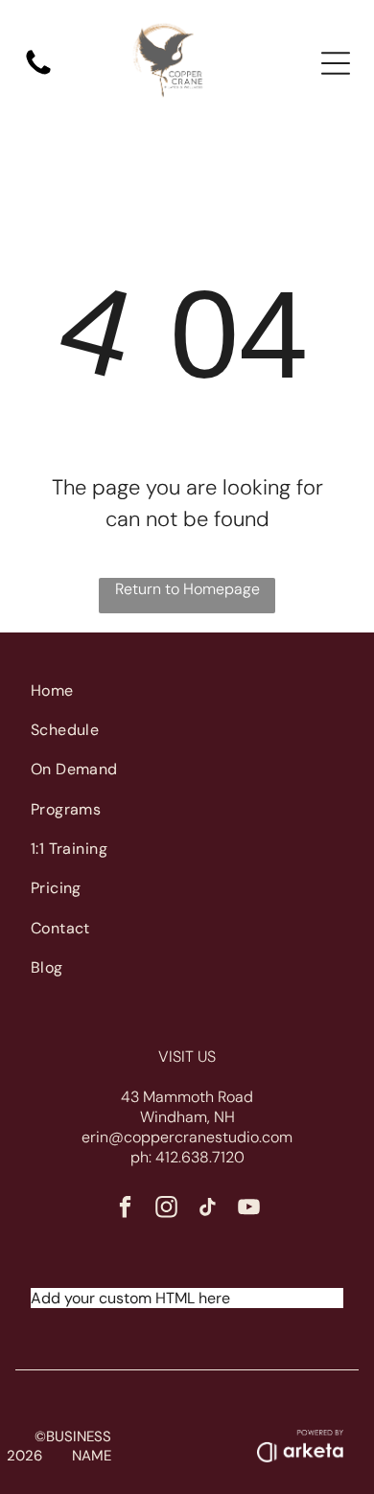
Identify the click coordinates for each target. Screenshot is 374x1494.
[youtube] (249, 1209)
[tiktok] (207, 1209)
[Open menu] (335, 63)
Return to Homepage (187, 589)
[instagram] (166, 1209)
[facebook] (125, 1209)
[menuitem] (187, 689)
